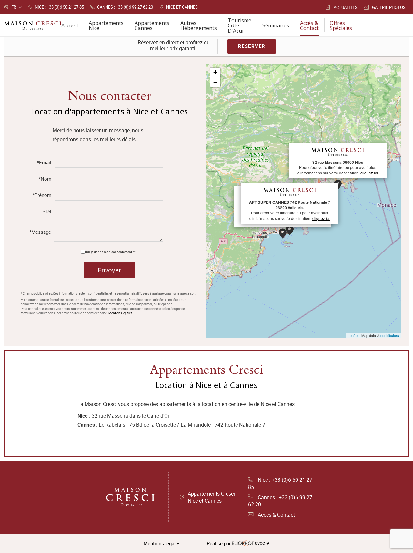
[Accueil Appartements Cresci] (32, 25)
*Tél (47, 212)
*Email (44, 162)
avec (238, 543)
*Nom (45, 179)
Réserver (252, 46)
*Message (40, 232)
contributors (389, 335)
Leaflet (353, 335)
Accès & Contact (276, 514)
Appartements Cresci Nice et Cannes (211, 497)
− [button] (215, 82)
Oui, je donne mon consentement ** (110, 251)
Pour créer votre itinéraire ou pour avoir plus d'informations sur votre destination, (337, 167)
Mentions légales (120, 313)
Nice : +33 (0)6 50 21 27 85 (280, 483)
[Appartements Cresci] (131, 497)
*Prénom (42, 195)
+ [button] (215, 72)
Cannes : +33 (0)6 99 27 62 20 (280, 501)
